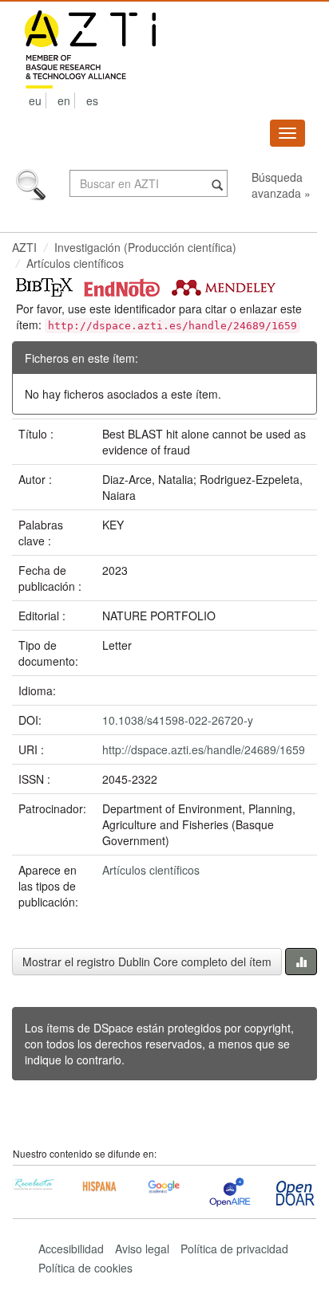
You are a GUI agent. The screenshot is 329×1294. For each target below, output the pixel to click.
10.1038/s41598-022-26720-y (177, 720)
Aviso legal (142, 1249)
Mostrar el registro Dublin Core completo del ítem (147, 962)
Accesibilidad (71, 1249)
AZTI (24, 247)
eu (35, 100)
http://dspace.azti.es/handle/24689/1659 (203, 749)
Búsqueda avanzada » (281, 185)
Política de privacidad (234, 1249)
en (63, 100)
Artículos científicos (75, 263)
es (92, 100)
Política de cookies (85, 1268)
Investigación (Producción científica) (145, 247)
